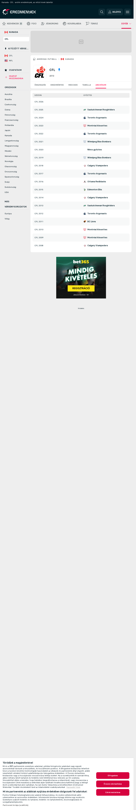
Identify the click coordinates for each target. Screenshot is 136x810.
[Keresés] (102, 12)
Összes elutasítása (113, 784)
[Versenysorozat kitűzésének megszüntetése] (59, 69)
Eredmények (57, 85)
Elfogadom (113, 775)
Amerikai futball (47, 59)
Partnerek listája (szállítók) (15, 805)
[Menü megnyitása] (127, 12)
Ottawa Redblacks (96, 181)
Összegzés (40, 85)
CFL (6, 39)
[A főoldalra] (25, 12)
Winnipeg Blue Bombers (99, 141)
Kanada (69, 59)
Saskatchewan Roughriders (101, 109)
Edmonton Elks (94, 189)
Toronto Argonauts (97, 117)
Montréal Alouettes (97, 125)
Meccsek (73, 85)
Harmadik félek (73, 787)
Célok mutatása (112, 792)
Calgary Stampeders (97, 165)
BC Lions (91, 221)
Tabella (86, 85)
